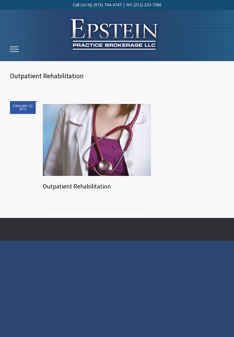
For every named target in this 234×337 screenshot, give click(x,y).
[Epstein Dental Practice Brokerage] (117, 28)
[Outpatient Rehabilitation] (97, 138)
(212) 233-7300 (148, 4)
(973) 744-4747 (108, 4)
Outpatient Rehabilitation (77, 186)
